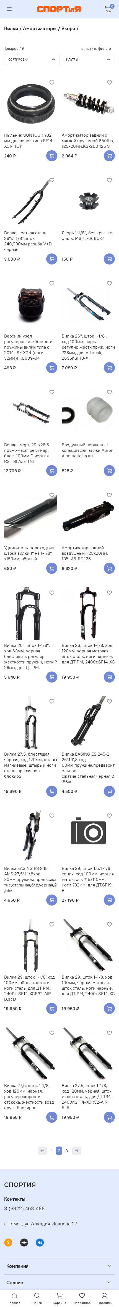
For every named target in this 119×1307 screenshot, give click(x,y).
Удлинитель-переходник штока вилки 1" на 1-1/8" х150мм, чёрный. (29, 553)
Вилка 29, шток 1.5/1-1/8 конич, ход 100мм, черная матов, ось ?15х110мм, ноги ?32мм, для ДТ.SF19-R (88, 879)
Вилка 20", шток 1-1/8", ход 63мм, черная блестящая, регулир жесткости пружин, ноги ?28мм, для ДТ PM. (30, 656)
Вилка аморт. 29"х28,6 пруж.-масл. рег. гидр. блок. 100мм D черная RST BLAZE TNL (26, 453)
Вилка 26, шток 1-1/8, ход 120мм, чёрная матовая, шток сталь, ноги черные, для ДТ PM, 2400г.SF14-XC (88, 653)
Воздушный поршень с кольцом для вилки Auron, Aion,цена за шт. (88, 450)
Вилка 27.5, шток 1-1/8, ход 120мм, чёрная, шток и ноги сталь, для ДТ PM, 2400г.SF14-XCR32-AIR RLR (87, 1096)
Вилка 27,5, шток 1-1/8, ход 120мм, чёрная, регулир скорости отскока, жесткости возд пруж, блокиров (29, 1096)
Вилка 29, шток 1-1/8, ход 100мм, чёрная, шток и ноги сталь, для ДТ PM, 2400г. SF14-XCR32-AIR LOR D (29, 988)
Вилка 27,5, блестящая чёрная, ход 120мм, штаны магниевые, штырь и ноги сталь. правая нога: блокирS (30, 765)
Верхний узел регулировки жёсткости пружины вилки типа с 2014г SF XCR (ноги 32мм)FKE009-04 (28, 347)
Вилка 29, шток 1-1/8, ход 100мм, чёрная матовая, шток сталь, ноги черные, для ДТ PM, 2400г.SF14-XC (88, 985)
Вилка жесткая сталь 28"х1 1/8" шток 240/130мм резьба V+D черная (28, 241)
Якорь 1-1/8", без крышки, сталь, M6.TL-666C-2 (87, 235)
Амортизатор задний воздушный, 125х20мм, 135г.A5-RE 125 (85, 553)
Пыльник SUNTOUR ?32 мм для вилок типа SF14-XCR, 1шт (29, 140)
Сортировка (18, 59)
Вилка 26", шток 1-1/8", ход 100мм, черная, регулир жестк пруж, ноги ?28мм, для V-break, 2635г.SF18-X (88, 347)
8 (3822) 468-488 (24, 1208)
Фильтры (71, 59)
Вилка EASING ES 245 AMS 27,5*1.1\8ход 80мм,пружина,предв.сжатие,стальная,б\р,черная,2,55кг (30, 879)
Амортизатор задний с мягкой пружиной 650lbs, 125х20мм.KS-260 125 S (88, 140)
